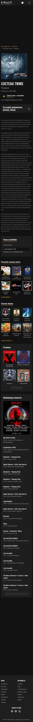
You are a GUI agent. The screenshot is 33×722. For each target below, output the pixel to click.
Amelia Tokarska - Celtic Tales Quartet (15, 464)
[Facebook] (12, 711)
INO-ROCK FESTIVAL (9, 438)
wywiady (3, 702)
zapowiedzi (4, 689)
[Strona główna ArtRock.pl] (6, 3)
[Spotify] (16, 711)
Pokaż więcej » (6, 297)
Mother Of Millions (23, 365)
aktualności (4, 684)
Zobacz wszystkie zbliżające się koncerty (17, 593)
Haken (5, 523)
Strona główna (5, 46)
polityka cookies (22, 692)
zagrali (3, 694)
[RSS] (20, 711)
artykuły (3, 699)
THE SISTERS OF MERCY (10, 538)
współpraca (21, 697)
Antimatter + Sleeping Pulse (12, 457)
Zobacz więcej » (6, 340)
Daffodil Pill (23, 383)
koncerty (3, 686)
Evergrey (9, 383)
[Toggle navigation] (29, 3)
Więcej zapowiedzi (16, 387)
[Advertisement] (16, 24)
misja (19, 686)
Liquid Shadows (7, 501)
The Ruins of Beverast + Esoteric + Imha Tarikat (15, 576)
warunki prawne (22, 689)
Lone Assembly (7, 553)
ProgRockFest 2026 (9, 447)
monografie (4, 697)
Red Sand (6, 516)
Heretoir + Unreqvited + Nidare (12, 531)
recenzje (3, 692)
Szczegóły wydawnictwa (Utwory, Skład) (12, 108)
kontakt (20, 699)
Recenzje (14, 46)
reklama (20, 694)
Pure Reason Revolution (9, 365)
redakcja (20, 684)
